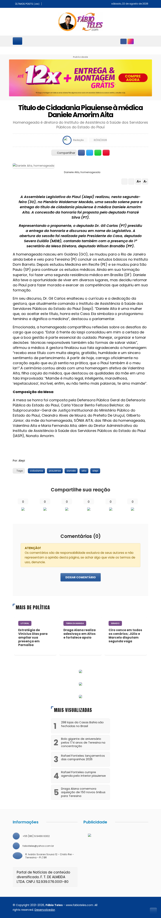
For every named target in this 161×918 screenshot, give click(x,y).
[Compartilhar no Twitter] (90, 152)
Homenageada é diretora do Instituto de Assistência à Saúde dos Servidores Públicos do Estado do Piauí (80, 125)
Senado (115, 623)
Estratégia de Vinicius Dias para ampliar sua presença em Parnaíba (33, 637)
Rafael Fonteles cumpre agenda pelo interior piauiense (83, 774)
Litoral (25, 623)
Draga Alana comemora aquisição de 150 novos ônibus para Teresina (83, 792)
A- (145, 181)
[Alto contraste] (124, 181)
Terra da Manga (75, 623)
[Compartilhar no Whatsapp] (98, 152)
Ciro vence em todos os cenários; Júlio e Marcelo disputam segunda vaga (125, 635)
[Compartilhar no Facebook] (81, 152)
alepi (95, 470)
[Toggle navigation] (17, 41)
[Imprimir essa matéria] (131, 181)
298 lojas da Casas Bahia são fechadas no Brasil (82, 724)
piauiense (55, 470)
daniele (71, 470)
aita (83, 470)
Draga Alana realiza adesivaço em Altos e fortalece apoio (79, 634)
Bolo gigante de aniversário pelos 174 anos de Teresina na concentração (83, 742)
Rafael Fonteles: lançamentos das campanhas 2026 (83, 757)
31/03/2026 (100, 140)
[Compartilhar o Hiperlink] (106, 152)
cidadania (36, 470)
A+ (139, 181)
